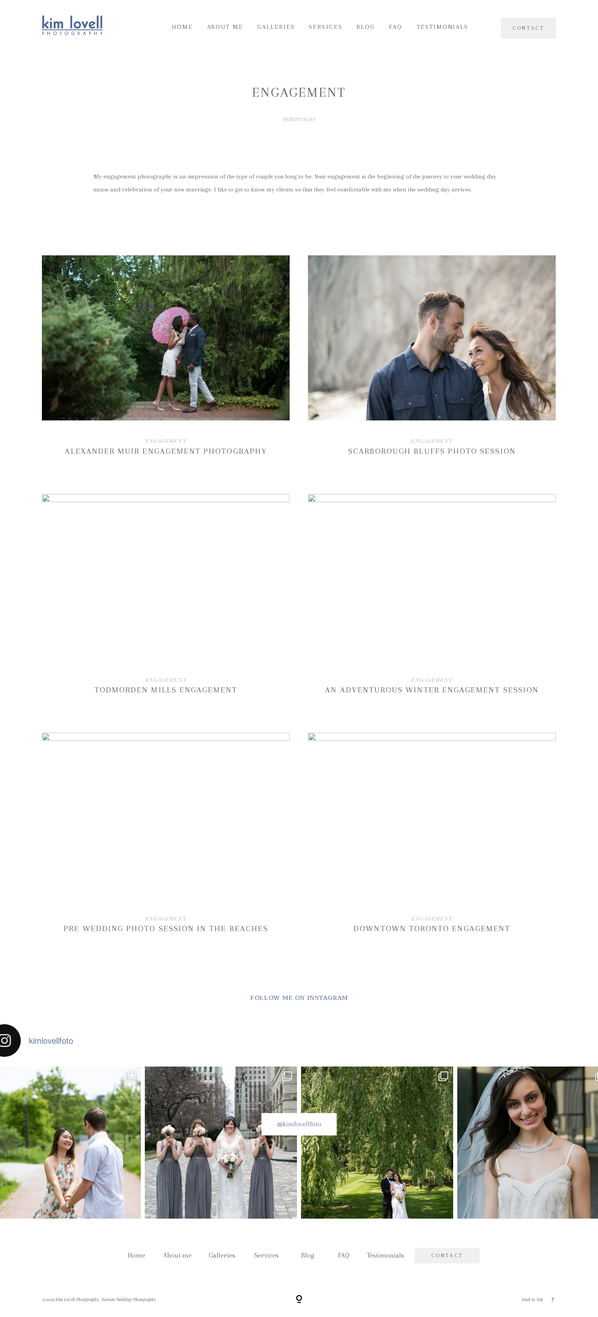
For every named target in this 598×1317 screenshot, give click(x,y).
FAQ (395, 27)
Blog (365, 27)
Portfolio (299, 118)
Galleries (276, 27)
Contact (528, 28)
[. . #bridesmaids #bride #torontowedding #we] (221, 1143)
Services (325, 27)
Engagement (166, 440)
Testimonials (442, 27)
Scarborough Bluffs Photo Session (432, 365)
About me (177, 1255)
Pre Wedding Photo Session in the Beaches (166, 842)
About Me (225, 27)
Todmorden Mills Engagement (166, 604)
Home (182, 27)
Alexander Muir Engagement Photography (166, 365)
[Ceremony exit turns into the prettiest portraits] (377, 1143)
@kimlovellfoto (299, 1124)
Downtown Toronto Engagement (432, 842)
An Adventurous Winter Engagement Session (432, 604)
